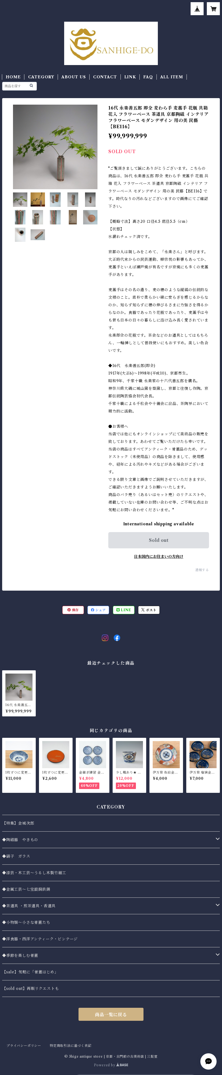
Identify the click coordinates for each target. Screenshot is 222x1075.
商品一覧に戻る (111, 1014)
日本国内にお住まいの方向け (158, 556)
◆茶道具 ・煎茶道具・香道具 (29, 905)
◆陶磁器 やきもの (20, 839)
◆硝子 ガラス (16, 856)
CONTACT (105, 77)
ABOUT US (73, 77)
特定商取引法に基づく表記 (71, 1046)
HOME (13, 77)
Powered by (105, 1065)
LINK (130, 77)
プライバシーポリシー (23, 1046)
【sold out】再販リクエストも (30, 988)
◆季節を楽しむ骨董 (20, 955)
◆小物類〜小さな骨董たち (26, 922)
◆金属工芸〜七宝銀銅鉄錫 (26, 889)
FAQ (148, 77)
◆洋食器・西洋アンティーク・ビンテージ (40, 938)
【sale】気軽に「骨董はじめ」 (30, 972)
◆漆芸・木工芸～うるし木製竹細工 (34, 872)
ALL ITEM (171, 77)
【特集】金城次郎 (18, 823)
